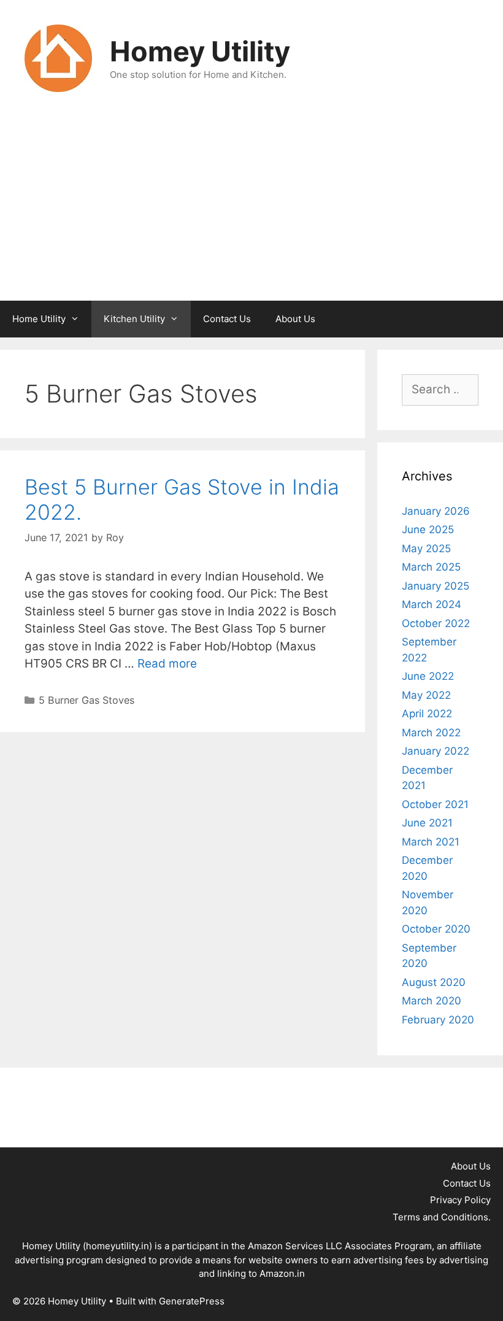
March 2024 (431, 604)
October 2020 (436, 929)
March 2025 (431, 567)
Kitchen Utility (134, 319)
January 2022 (435, 751)
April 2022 (427, 713)
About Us (295, 319)
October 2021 (435, 804)
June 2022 (428, 676)
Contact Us (227, 319)
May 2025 (426, 548)
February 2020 (438, 1020)
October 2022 (436, 623)
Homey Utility (200, 51)
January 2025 (435, 586)
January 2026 (436, 511)
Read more (167, 664)
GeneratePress (192, 1301)
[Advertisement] (251, 209)
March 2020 (431, 1001)
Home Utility (39, 319)
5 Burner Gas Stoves (86, 700)
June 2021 (427, 823)
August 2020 (434, 982)
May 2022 (426, 695)
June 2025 (428, 529)
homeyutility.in (117, 1246)
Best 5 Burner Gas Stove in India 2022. (182, 499)
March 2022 (431, 732)
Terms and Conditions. (442, 1217)
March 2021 (430, 842)
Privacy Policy (460, 1200)
